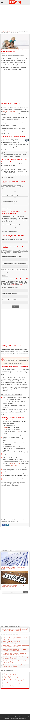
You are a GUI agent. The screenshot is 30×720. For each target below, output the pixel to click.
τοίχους (16, 455)
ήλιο (18, 431)
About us (20, 716)
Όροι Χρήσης (14, 718)
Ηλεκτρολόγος (15, 629)
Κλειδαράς (15, 630)
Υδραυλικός (6, 629)
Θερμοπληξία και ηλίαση (11, 677)
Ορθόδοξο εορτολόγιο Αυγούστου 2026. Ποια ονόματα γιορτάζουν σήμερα (15, 661)
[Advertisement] (15, 16)
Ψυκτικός (24, 629)
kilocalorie (13, 284)
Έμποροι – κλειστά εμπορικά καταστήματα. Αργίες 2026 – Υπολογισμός (13, 586)
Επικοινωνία (22, 718)
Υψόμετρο (5, 427)
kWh (21, 284)
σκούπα (5, 477)
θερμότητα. (14, 465)
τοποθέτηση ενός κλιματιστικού (11, 111)
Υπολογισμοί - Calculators (10, 31)
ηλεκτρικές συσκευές (15, 463)
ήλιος (8, 107)
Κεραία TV (23, 630)
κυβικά (11, 147)
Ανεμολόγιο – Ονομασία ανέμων (13, 682)
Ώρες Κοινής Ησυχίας (10, 674)
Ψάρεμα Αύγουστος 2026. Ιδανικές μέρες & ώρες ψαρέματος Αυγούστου (15, 649)
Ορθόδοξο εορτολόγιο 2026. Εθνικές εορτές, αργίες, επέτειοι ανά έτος (13, 567)
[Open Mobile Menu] (2, 2)
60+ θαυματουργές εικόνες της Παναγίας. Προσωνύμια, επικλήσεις (15, 665)
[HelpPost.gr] (15, 2)
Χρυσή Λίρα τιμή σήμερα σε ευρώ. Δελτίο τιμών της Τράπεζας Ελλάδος (14, 653)
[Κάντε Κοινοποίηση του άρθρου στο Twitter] (7, 525)
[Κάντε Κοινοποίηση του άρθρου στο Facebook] (3, 525)
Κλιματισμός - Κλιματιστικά (8, 55)
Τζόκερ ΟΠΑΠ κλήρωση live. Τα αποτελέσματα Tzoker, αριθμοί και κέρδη (14, 642)
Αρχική (2, 31)
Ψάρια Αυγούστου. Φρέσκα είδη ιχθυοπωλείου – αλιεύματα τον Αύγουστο (16, 646)
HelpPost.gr (13, 716)
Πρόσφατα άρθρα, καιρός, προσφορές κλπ (10, 634)
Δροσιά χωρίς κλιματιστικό (11, 685)
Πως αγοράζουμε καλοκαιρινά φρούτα (14, 680)
